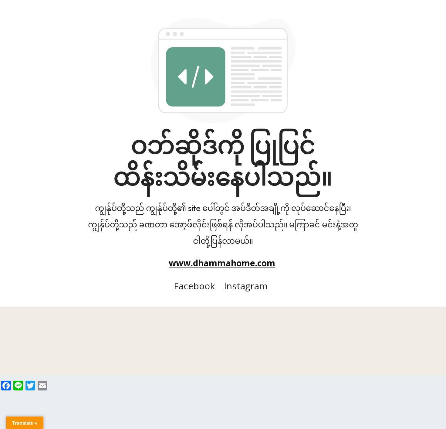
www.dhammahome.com (222, 263)
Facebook (194, 286)
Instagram (246, 286)
